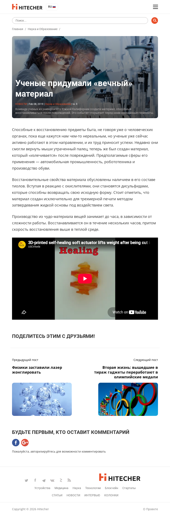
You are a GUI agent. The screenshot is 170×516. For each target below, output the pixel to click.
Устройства (42, 488)
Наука (77, 488)
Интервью (92, 495)
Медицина (61, 488)
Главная (17, 29)
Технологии (93, 488)
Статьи (57, 495)
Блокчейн (111, 488)
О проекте (150, 509)
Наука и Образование (42, 29)
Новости (73, 495)
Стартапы (129, 488)
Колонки (111, 495)
